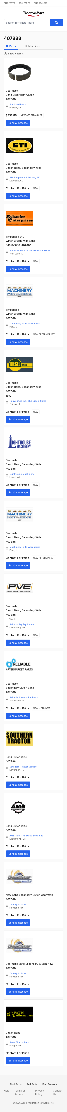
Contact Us (57, 1092)
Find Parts (16, 1084)
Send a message (18, 122)
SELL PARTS (24, 3)
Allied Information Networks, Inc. (37, 1102)
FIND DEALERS (40, 3)
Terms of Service (19, 1092)
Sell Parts (31, 1084)
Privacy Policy (39, 1092)
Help (6, 1090)
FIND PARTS (9, 3)
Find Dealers (49, 1084)
